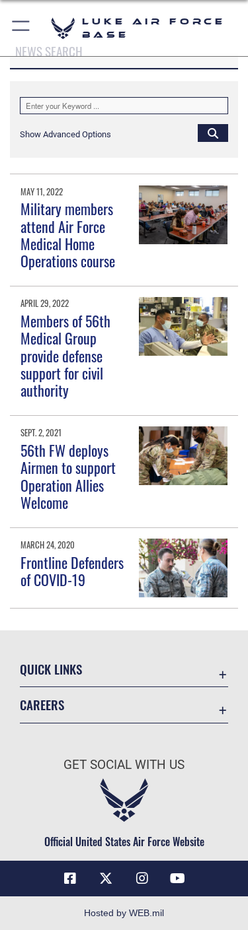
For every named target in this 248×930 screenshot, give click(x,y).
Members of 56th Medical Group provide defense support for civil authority (65, 355)
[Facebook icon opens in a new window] (70, 878)
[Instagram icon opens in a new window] (142, 878)
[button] (21, 28)
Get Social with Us (124, 764)
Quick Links (51, 669)
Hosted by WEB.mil (124, 913)
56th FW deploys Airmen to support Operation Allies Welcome (68, 476)
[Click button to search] (213, 132)
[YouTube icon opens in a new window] (178, 878)
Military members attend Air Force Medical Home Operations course (68, 234)
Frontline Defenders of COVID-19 (72, 571)
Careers (42, 704)
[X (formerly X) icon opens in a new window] (106, 878)
